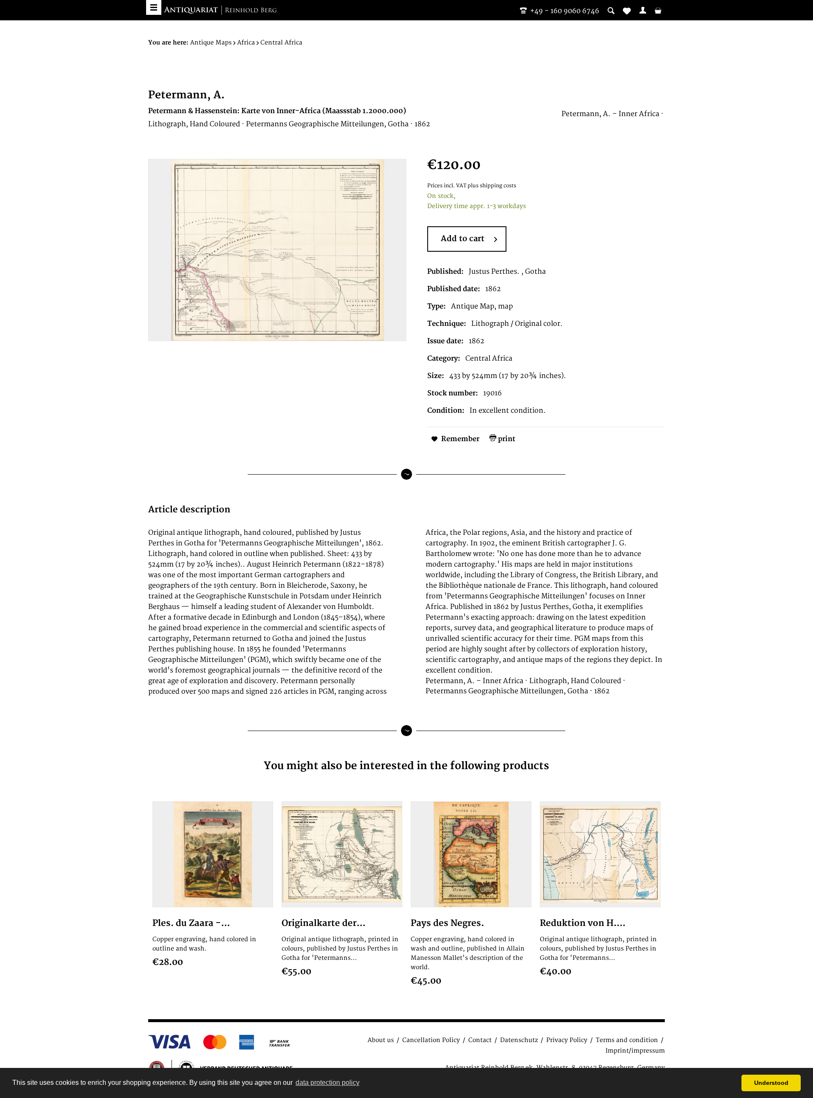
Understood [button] (771, 1082)
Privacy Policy (566, 1040)
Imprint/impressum (635, 1050)
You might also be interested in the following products (406, 766)
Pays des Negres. (447, 923)
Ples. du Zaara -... (191, 923)
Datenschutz (519, 1040)
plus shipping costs (491, 186)
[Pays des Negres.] (471, 854)
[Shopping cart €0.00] (658, 10)
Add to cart (462, 239)
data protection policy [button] (327, 1082)
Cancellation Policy (431, 1040)
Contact (480, 1040)
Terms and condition (627, 1040)
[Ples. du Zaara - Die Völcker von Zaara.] (212, 854)
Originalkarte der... (323, 923)
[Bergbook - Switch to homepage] (220, 10)
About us (381, 1040)
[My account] (643, 10)
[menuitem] (643, 10)
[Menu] (153, 7)
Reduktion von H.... (582, 923)
